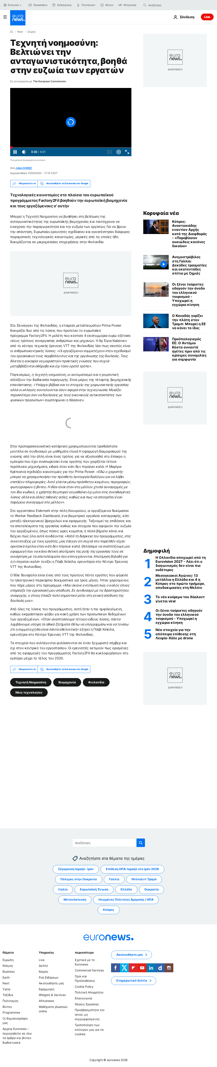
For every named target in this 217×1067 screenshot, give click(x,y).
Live (207, 17)
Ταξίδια (8, 995)
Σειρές (32, 32)
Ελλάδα (126, 889)
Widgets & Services (52, 995)
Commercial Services (89, 970)
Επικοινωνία (83, 998)
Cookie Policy (84, 986)
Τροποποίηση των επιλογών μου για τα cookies (89, 1029)
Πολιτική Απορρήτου (89, 992)
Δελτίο (43, 965)
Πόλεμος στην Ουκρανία (78, 879)
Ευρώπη (8, 959)
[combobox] (166, 5)
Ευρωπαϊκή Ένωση (94, 889)
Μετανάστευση (75, 899)
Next (20, 32)
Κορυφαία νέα (161, 213)
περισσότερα (84, 952)
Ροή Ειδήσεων (48, 977)
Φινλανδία (96, 682)
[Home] (11, 31)
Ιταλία (63, 889)
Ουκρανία (151, 889)
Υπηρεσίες (46, 952)
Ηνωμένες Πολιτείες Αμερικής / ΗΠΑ (126, 899)
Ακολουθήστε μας (51, 983)
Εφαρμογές (47, 989)
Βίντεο (7, 1006)
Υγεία (6, 989)
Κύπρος (108, 909)
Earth (6, 977)
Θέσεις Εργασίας (87, 1004)
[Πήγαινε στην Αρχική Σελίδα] (17, 17)
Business (9, 971)
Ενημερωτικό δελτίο (131, 980)
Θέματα (8, 952)
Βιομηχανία (67, 682)
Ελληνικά (13, 5)
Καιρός (43, 971)
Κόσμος (8, 965)
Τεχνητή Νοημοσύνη (30, 682)
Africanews (46, 1000)
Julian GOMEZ (23, 168)
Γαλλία (114, 879)
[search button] (144, 5)
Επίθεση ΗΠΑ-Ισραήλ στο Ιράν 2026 (132, 869)
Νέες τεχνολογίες (28, 692)
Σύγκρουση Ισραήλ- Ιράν (76, 869)
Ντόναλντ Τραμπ (144, 879)
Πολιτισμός (10, 1000)
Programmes (11, 1012)
